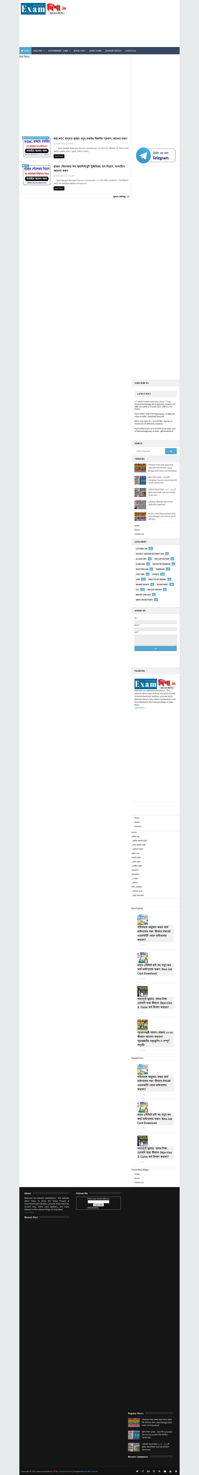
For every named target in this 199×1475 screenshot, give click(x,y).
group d (155, 574)
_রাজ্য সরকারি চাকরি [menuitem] (138, 845)
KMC (26, 166)
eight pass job (142, 569)
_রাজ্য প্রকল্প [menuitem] (136, 861)
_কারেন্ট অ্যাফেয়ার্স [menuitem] (138, 895)
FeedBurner (104, 1207)
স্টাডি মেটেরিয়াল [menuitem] (137, 887)
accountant (141, 559)
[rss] (159, 1471)
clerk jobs (140, 564)
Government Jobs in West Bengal (36, 138)
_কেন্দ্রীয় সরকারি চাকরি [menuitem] (139, 840)
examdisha (160, 569)
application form (161, 559)
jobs (138, 579)
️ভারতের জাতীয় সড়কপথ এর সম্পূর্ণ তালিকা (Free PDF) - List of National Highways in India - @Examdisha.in (155, 423)
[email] (165, 1471)
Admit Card (95, 50)
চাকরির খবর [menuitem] (135, 836)
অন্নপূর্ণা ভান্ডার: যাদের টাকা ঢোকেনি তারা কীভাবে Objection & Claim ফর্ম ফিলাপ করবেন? (154, 1003)
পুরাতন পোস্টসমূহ (119, 196)
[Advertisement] (125, 23)
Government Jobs (58, 50)
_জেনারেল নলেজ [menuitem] (137, 891)
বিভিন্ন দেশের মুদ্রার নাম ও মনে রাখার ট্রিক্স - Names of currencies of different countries (153, 416)
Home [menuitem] (134, 832)
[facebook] (143, 1471)
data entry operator (161, 564)
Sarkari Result (113, 50)
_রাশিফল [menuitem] (135, 882)
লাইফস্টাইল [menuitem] (135, 874)
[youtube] (170, 1471)
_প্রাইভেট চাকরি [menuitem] (137, 849)
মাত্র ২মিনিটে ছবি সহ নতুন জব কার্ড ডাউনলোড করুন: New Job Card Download (154, 969)
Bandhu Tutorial (91, 1471)
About (137, 529)
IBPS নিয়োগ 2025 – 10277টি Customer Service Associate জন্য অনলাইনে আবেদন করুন (162, 480)
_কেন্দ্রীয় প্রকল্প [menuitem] (137, 866)
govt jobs (140, 574)
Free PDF (38, 50)
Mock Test (80, 50)
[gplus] (148, 1471)
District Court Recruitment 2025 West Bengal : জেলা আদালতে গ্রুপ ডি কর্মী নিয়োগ (162, 516)
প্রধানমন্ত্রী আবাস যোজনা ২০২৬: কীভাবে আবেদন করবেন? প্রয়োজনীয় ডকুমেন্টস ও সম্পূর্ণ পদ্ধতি (155, 1038)
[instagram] (154, 1471)
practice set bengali (157, 579)
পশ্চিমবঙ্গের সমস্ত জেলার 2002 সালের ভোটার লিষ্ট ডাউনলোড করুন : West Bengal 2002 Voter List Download (162, 468)
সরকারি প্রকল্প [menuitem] (136, 857)
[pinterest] (176, 1471)
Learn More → (140, 707)
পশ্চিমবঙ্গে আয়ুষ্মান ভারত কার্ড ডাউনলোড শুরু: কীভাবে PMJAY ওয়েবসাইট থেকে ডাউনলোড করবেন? (154, 933)
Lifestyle (130, 50)
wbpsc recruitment (144, 600)
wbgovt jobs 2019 (143, 595)
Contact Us (139, 534)
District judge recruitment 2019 (150, 554)
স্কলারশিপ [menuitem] (135, 870)
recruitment (162, 584)
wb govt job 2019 (155, 590)
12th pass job (141, 549)
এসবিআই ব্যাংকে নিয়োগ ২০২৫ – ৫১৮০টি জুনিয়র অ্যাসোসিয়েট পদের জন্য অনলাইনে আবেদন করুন (162, 492)
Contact (137, 826)
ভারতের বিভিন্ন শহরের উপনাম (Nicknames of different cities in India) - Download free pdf (154, 409)
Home (27, 50)
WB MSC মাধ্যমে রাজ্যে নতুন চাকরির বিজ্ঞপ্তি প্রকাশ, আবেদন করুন (90, 138)
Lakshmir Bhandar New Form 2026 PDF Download (160, 503)
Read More (59, 156)
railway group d (142, 584)
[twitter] (137, 1471)
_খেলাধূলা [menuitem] (135, 878)
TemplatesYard (65, 1471)
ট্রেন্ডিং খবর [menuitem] (135, 853)
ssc (137, 590)
